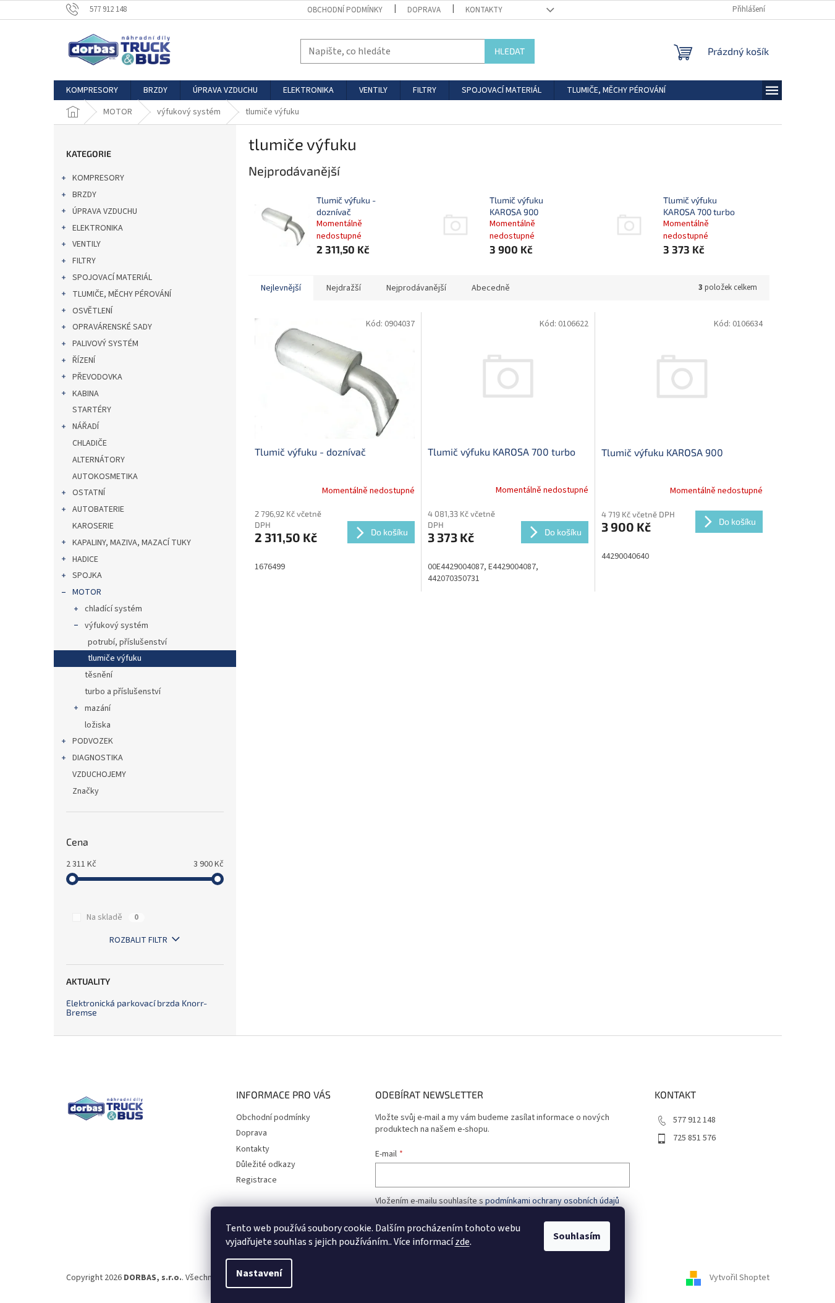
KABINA (85, 394)
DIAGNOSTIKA (97, 758)
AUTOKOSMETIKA (105, 476)
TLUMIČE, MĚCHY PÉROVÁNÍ (121, 294)
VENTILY (86, 244)
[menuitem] (92, 90)
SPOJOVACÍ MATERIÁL (112, 277)
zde (462, 1242)
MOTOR (86, 592)
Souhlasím (577, 1236)
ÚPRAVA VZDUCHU (104, 211)
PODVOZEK (92, 741)
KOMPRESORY (98, 178)
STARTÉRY (91, 410)
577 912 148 (694, 1120)
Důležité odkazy (265, 1164)
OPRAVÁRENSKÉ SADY (112, 327)
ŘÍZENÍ (83, 360)
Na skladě (112, 917)
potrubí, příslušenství (127, 642)
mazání (98, 708)
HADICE (85, 559)
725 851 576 (694, 1138)
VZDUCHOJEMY (99, 774)
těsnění (98, 675)
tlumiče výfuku (115, 658)
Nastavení (259, 1273)
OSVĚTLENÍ (92, 311)
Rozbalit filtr (138, 940)
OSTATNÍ (88, 492)
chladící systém (113, 609)
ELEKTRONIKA (97, 228)
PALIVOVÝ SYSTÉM (105, 343)
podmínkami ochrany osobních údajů (552, 1201)
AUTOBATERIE (98, 509)
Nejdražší (343, 288)
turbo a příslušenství (123, 691)
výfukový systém (116, 625)
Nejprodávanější (416, 288)
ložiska (98, 725)
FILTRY (84, 261)
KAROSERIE (93, 526)
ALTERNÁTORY (98, 460)
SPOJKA (87, 575)
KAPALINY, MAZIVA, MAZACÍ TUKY (131, 543)
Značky (85, 791)
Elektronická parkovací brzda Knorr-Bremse (136, 1007)
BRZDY (84, 195)
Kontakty (483, 9)
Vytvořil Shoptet (739, 1277)
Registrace (256, 1180)
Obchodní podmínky (345, 9)
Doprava (424, 9)
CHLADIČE (89, 443)
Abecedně (491, 288)
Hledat (509, 51)
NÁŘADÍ (85, 426)
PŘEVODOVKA (97, 377)
